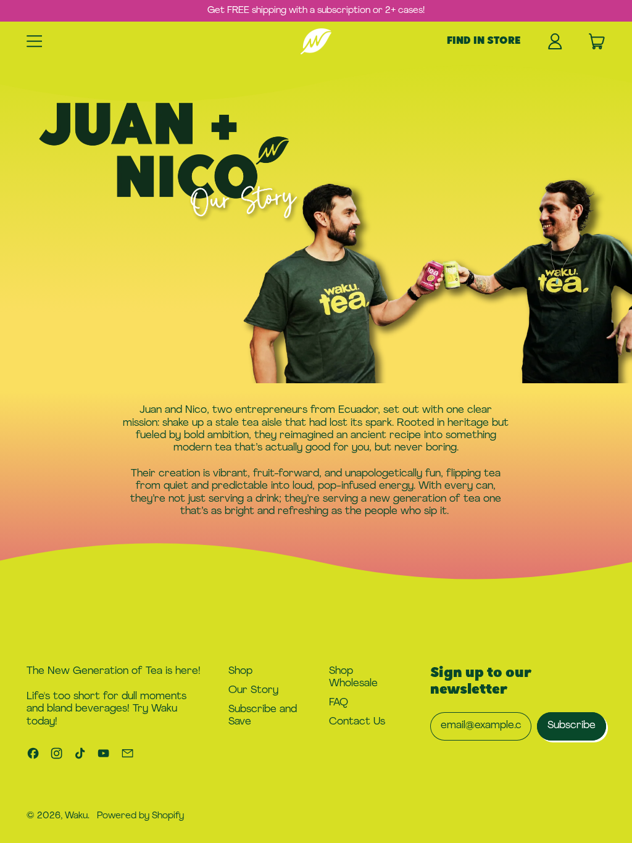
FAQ (338, 702)
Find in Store (483, 41)
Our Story (253, 690)
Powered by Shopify (140, 816)
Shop (240, 671)
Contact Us (357, 721)
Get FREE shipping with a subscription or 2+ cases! (316, 10)
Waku (76, 816)
